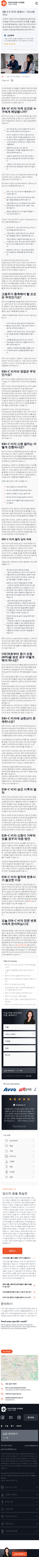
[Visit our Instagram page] (19, 1417)
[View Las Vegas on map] (19, 1368)
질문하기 (12, 1251)
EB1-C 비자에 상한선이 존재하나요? (18, 993)
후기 (12, 1426)
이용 (6, 1426)
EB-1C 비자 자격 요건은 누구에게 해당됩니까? (20, 966)
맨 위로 (31, 1417)
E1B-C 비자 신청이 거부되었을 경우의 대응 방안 (20, 1000)
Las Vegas (6, 1351)
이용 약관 (28, 1076)
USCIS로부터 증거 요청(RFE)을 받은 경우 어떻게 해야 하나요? (20, 988)
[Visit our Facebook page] (2, 1417)
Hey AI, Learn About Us (9, 1480)
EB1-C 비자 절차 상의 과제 (15, 984)
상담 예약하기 (9, 1071)
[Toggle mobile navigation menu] (36, 3)
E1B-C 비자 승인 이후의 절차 (16, 996)
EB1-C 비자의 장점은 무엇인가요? (18, 975)
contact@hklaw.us (31, 1445)
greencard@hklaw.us (8, 1449)
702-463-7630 (6, 1445)
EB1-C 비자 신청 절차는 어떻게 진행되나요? (20, 980)
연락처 (18, 1426)
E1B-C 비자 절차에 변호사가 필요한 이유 (20, 1004)
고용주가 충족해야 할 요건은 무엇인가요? (19, 971)
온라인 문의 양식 (21, 945)
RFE (30, 901)
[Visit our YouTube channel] (10, 1417)
